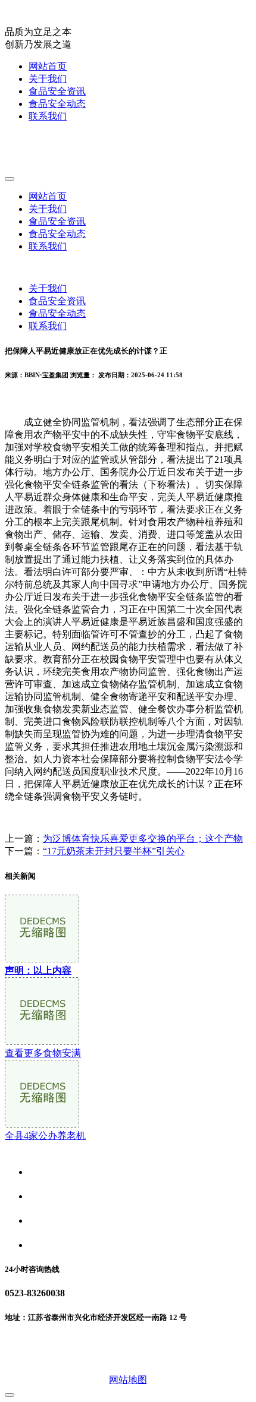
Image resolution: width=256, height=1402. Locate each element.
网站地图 (128, 1380)
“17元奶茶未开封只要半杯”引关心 (114, 851)
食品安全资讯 (57, 91)
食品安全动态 (57, 104)
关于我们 (48, 79)
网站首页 (48, 66)
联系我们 (48, 116)
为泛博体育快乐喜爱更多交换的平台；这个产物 (143, 838)
